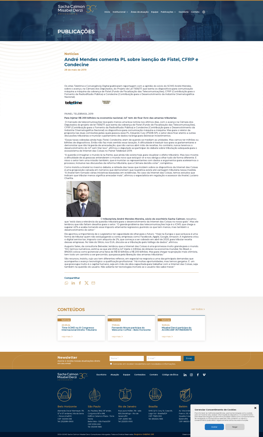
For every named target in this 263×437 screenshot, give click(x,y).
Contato (195, 12)
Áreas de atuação (140, 12)
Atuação (115, 374)
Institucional (119, 12)
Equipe (154, 12)
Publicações (167, 12)
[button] (255, 408)
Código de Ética (170, 374)
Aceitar (214, 427)
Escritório (101, 374)
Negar (235, 427)
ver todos (197, 309)
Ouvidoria (183, 12)
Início (107, 12)
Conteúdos (139, 374)
